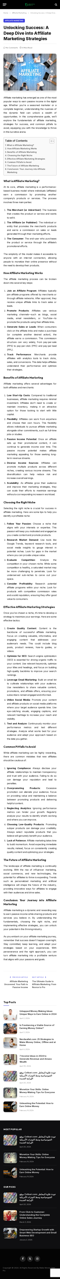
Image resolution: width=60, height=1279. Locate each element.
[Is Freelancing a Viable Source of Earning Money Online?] (10, 1028)
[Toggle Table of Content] (50, 141)
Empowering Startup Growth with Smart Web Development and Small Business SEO (38, 1232)
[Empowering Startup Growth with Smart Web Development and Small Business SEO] (10, 1233)
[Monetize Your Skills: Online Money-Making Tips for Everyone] (10, 1093)
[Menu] (4, 4)
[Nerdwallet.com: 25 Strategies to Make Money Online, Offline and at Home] (10, 1042)
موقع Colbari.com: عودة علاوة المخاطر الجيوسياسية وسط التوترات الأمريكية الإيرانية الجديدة (38, 1075)
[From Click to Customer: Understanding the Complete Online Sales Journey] (10, 1215)
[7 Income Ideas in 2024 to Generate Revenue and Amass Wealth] (10, 1059)
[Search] (55, 4)
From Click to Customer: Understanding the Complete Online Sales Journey (35, 1215)
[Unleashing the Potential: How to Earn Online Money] (10, 1106)
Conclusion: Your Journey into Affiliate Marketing (26, 170)
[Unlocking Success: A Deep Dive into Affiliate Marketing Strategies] (30, 90)
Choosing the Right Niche (19, 155)
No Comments (12, 47)
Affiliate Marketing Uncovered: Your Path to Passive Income (16, 984)
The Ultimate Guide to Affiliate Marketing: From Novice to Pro (44, 984)
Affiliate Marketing (14, 21)
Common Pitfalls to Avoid (19, 162)
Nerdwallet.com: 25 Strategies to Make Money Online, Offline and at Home (38, 1042)
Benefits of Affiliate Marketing (22, 152)
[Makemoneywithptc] (30, 4)
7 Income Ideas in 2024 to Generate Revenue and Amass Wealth (36, 1059)
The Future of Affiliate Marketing (23, 165)
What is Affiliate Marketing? (20, 145)
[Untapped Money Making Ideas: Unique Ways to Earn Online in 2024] (10, 1014)
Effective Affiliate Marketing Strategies (26, 159)
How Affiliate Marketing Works (22, 148)
